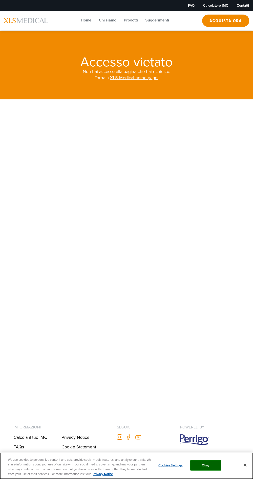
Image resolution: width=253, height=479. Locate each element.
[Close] (245, 465)
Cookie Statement (79, 447)
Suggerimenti (157, 20)
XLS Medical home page (133, 78)
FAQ (191, 5)
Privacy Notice (75, 437)
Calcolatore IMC (215, 5)
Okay (206, 465)
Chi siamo (107, 20)
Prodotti (131, 20)
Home (86, 20)
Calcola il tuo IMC (30, 437)
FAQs (19, 447)
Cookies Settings (170, 465)
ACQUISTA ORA (226, 21)
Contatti (243, 5)
